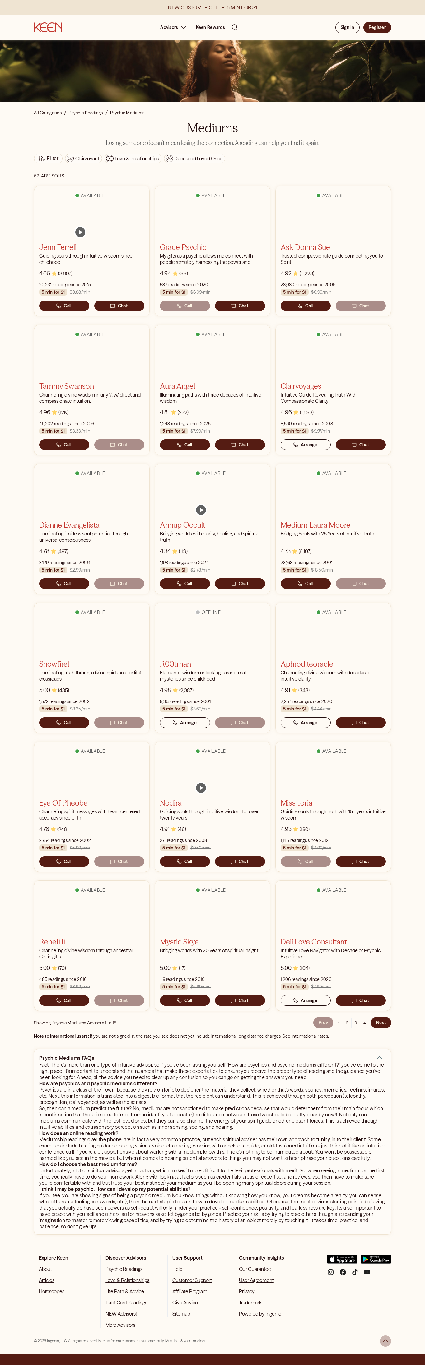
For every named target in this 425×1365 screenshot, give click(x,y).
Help (177, 1269)
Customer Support (192, 1280)
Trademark (250, 1302)
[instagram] (330, 1274)
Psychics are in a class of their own (77, 1090)
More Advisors (120, 1325)
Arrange (309, 445)
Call (67, 306)
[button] (379, 1058)
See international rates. (306, 1036)
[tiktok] (355, 1274)
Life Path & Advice (124, 1291)
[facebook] (343, 1274)
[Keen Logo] (48, 27)
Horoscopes (51, 1291)
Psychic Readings (123, 1269)
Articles (46, 1280)
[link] (80, 232)
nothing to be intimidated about (278, 1152)
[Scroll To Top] (385, 1341)
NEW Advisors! (121, 1314)
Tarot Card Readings (126, 1302)
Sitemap (181, 1314)
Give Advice (185, 1302)
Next (381, 1022)
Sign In (347, 27)
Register (377, 27)
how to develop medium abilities (229, 1201)
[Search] (235, 27)
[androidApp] (376, 1261)
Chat (123, 306)
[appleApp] (342, 1261)
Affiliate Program (189, 1291)
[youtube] (367, 1274)
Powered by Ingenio (260, 1314)
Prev (323, 1022)
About (45, 1269)
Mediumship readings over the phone (80, 1139)
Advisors (169, 27)
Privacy (247, 1291)
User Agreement (256, 1280)
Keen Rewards (210, 27)
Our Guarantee (255, 1269)
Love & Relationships (127, 1280)
